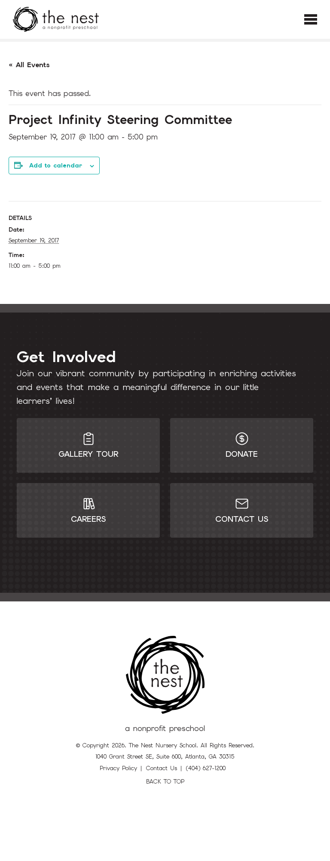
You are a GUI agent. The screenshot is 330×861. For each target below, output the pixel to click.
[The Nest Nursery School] (56, 19)
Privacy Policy (118, 768)
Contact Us (161, 768)
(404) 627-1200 (206, 768)
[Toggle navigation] (310, 19)
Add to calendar (55, 165)
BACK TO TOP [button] (165, 781)
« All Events (29, 64)
